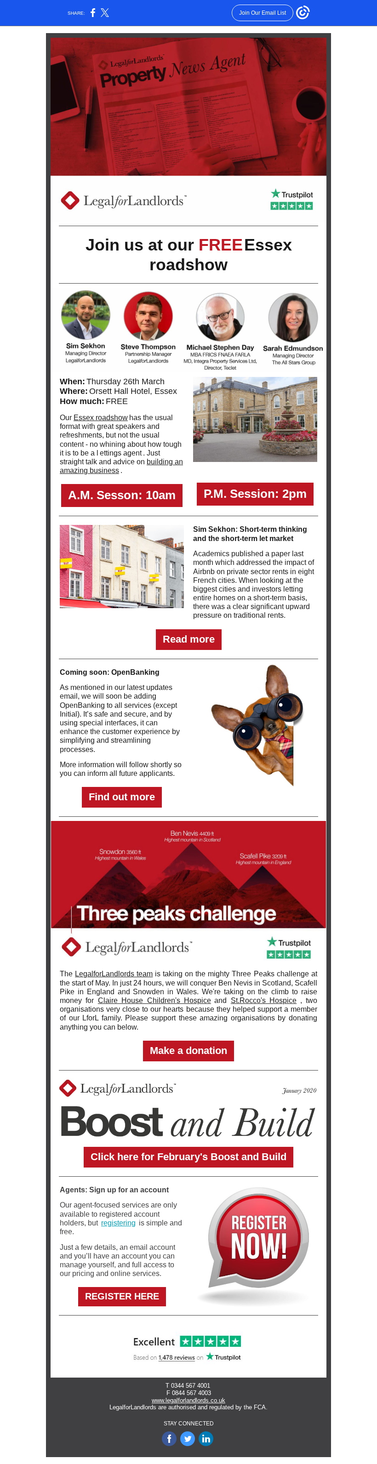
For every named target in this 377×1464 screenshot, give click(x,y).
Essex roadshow (101, 418)
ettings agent (121, 453)
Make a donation (188, 1050)
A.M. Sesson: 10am (122, 495)
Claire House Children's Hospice (154, 1000)
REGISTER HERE (122, 1296)
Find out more (122, 797)
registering (118, 1223)
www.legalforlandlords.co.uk (188, 1400)
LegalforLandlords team (114, 974)
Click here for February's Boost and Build (188, 1156)
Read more (189, 639)
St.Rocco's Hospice (264, 1000)
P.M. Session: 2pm (255, 494)
